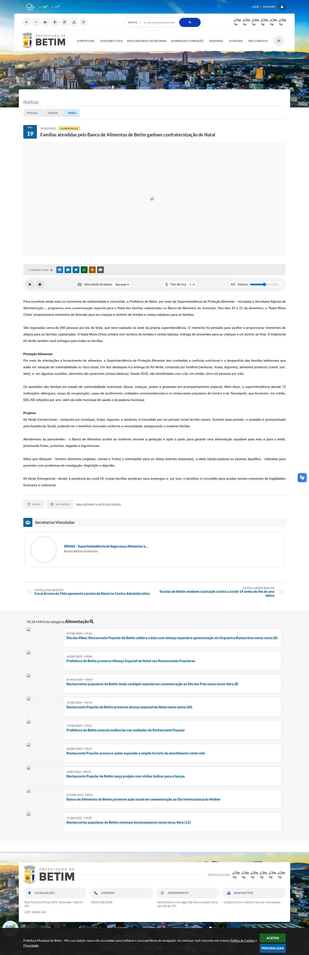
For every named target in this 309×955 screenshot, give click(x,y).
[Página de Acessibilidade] (83, 22)
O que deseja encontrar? (162, 16)
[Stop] (39, 284)
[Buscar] (190, 22)
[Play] (30, 284)
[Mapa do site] (74, 22)
